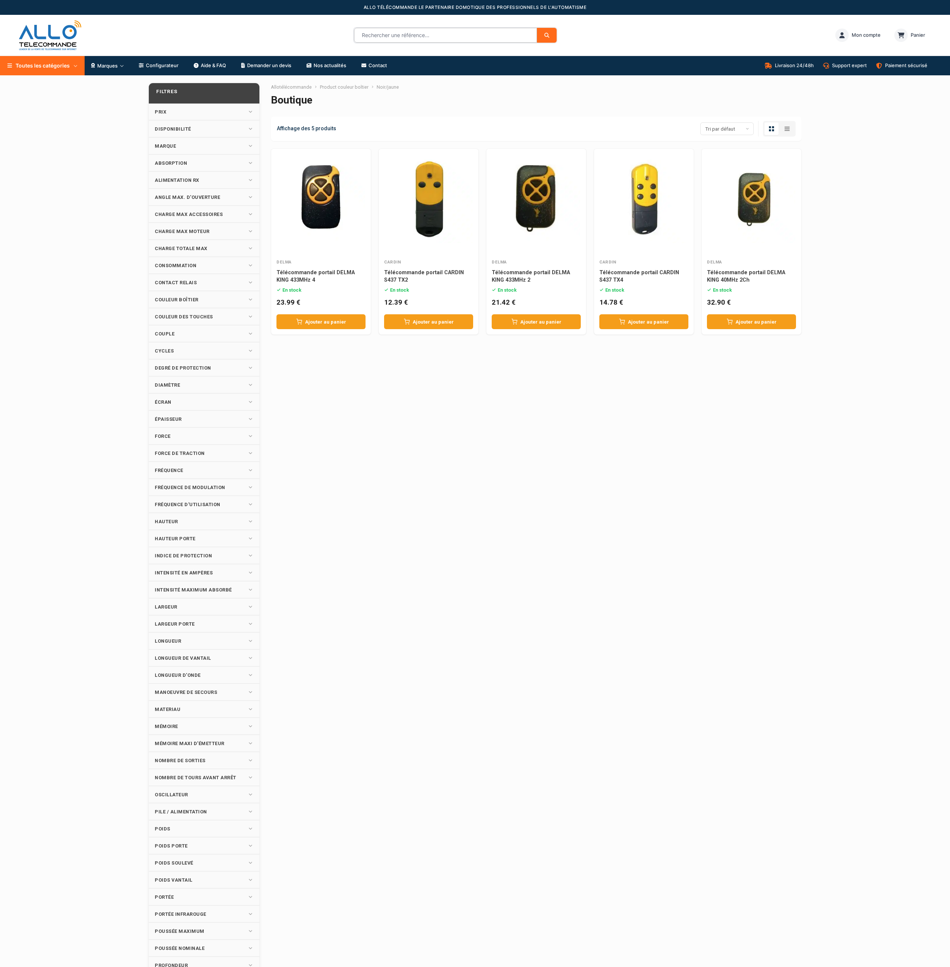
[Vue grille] (771, 128)
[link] (858, 35)
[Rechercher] (547, 35)
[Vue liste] (787, 128)
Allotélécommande (291, 87)
